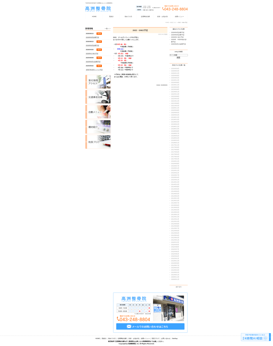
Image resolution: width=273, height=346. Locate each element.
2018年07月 (175, 133)
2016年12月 (175, 161)
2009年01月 (175, 279)
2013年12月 (175, 198)
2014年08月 (175, 186)
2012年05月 (175, 233)
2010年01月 (175, 275)
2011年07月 (175, 249)
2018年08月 (175, 131)
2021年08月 (175, 103)
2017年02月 (175, 159)
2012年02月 (175, 237)
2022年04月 (175, 98)
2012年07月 (175, 228)
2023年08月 (175, 89)
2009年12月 (175, 277)
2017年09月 (175, 147)
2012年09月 (175, 224)
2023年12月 (175, 85)
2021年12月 (175, 101)
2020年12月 (175, 108)
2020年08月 (175, 110)
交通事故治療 (145, 16)
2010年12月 (175, 261)
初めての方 (128, 16)
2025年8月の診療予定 (178, 44)
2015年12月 (175, 170)
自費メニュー (179, 16)
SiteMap (175, 338)
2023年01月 (175, 92)
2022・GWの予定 (140, 30)
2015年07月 (175, 175)
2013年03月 (175, 212)
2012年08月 (175, 226)
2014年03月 (175, 193)
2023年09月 (175, 87)
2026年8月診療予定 (177, 32)
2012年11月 (175, 219)
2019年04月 (175, 122)
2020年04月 (175, 115)
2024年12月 (175, 80)
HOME (94, 16)
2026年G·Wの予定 (177, 37)
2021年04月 (175, 106)
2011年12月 (175, 242)
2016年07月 (175, 166)
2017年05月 (175, 154)
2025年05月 (175, 78)
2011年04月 (175, 256)
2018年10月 (175, 129)
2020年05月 (175, 112)
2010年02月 (175, 272)
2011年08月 (175, 247)
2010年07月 (175, 265)
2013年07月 (175, 203)
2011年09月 (175, 244)
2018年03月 (175, 140)
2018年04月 (175, 138)
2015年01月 (175, 180)
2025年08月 (175, 75)
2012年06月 (175, 231)
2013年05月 (175, 207)
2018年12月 (175, 126)
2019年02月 (175, 124)
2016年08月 (175, 163)
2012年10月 (175, 221)
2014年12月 (175, 182)
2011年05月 (175, 254)
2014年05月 (175, 191)
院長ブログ (155, 338)
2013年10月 (175, 200)
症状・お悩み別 (134, 338)
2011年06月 (175, 251)
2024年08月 (175, 82)
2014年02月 (175, 196)
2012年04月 (175, 235)
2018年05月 (175, 136)
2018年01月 (175, 143)
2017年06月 (175, 152)
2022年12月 (175, 94)
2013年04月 (175, 210)
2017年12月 (175, 145)
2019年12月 (175, 117)
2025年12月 (175, 73)
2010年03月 (175, 270)
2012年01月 (175, 240)
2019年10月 (175, 119)
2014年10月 (175, 184)
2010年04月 (175, 268)
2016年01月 (175, 168)
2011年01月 (175, 258)
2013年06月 (175, 205)
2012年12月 (175, 217)
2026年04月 (175, 71)
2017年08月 (175, 149)
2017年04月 (175, 156)
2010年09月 (175, 263)
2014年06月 (175, 189)
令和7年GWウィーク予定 (94, 70)
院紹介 (104, 338)
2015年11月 (175, 173)
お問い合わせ (165, 338)
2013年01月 (175, 214)
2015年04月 (175, 177)
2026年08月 (175, 68)
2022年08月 (175, 96)
